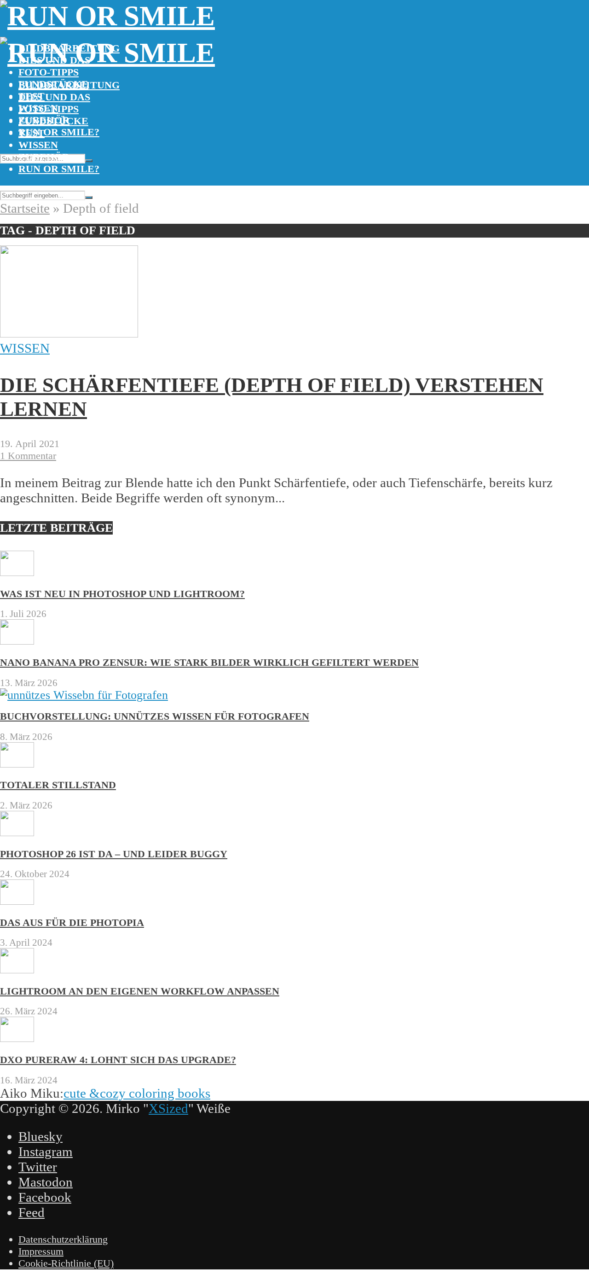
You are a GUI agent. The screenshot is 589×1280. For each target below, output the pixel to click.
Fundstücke (53, 121)
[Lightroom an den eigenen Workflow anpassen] (17, 969)
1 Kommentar (28, 455)
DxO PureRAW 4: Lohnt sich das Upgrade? (118, 1059)
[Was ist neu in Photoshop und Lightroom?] (17, 572)
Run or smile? (58, 132)
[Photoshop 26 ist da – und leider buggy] (17, 832)
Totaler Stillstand (58, 785)
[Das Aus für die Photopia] (17, 901)
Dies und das (54, 97)
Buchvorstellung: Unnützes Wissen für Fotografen (154, 716)
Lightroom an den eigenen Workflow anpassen (139, 991)
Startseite (25, 208)
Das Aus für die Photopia (72, 922)
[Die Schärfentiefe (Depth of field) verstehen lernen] (69, 333)
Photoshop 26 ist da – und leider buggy (113, 854)
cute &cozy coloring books (137, 1093)
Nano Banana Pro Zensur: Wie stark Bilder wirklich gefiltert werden (209, 662)
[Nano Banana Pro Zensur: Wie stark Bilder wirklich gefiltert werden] (17, 640)
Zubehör (43, 157)
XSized (168, 1108)
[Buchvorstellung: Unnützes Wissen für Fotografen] (84, 695)
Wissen (38, 145)
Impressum (41, 1251)
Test (31, 133)
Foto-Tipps (48, 72)
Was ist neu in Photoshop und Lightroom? (122, 593)
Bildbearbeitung (69, 85)
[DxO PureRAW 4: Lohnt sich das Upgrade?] (17, 1038)
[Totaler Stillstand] (17, 763)
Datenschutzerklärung (63, 1239)
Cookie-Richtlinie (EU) (66, 1263)
